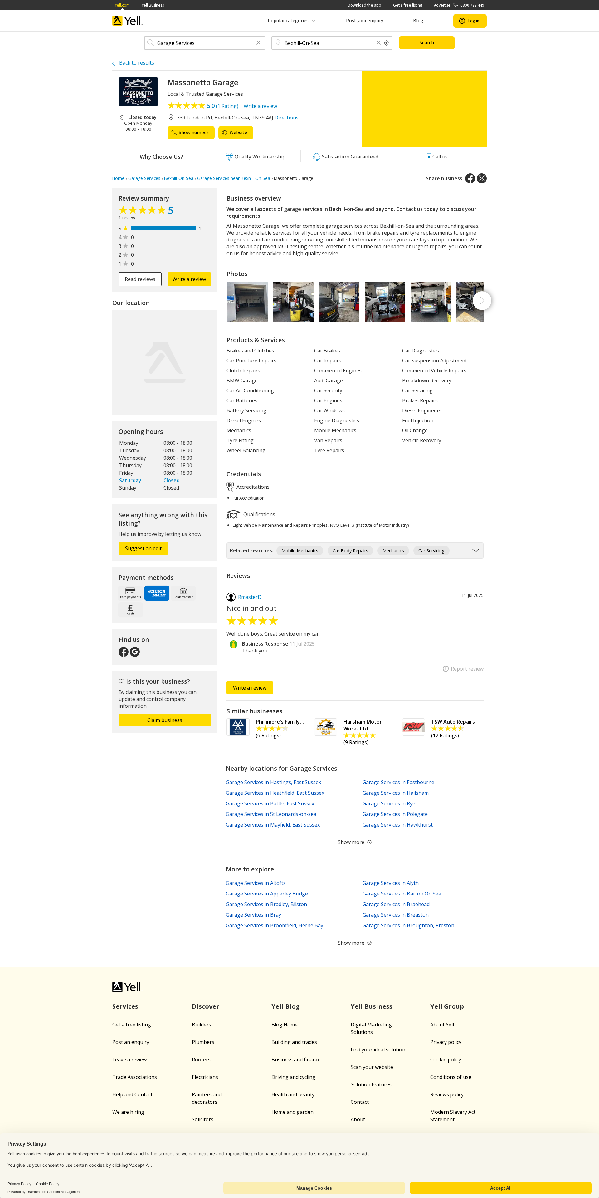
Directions (287, 117)
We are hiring (128, 1111)
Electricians (205, 1077)
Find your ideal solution (378, 1049)
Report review (467, 668)
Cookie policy (445, 1059)
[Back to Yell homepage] (128, 21)
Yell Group (447, 1006)
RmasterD (249, 597)
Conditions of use (450, 1077)
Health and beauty (292, 1094)
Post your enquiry (364, 20)
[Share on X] (482, 178)
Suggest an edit (143, 548)
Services (125, 1006)
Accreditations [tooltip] (252, 486)
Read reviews (140, 279)
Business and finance (296, 1059)
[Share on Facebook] (470, 178)
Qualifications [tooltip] (258, 514)
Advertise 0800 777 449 (459, 5)
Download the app (364, 5)
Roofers (201, 1059)
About (358, 1119)
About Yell (442, 1024)
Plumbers (203, 1042)
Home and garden (292, 1111)
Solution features (371, 1084)
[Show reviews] (143, 211)
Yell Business (153, 5)
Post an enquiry (130, 1042)
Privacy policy (445, 1042)
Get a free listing (407, 5)
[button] (258, 43)
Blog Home (284, 1024)
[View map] (164, 362)
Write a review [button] (189, 279)
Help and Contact (132, 1094)
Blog (418, 20)
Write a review (260, 106)
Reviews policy (447, 1094)
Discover (205, 1006)
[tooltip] (386, 43)
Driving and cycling (293, 1077)
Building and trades (294, 1042)
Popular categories (288, 20)
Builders (201, 1024)
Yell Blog (285, 1006)
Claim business (164, 720)
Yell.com (122, 5)
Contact (360, 1102)
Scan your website (372, 1067)
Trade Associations (134, 1077)
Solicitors (202, 1119)
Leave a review (129, 1059)
